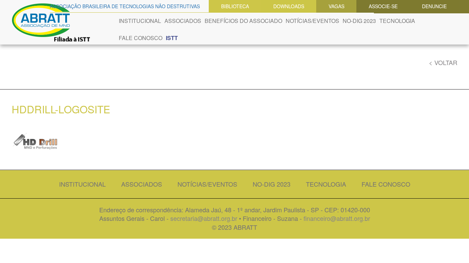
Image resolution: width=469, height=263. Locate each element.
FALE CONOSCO (140, 38)
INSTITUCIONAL (140, 21)
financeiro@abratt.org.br (337, 218)
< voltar (443, 62)
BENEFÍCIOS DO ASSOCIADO (243, 21)
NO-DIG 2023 (359, 21)
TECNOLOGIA (397, 21)
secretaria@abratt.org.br (203, 218)
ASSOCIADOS (182, 21)
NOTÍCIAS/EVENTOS (312, 21)
